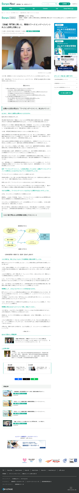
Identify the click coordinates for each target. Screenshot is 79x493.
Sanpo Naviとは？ (52, 470)
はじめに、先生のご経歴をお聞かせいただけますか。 (20, 90)
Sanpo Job (43, 470)
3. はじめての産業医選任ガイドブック (62, 87)
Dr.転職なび (14, 478)
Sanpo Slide (9, 470)
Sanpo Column (35, 470)
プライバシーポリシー (13, 473)
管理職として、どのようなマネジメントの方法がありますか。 (21, 99)
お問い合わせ (62, 470)
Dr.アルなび (23, 478)
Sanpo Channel (18, 470)
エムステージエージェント (32, 481)
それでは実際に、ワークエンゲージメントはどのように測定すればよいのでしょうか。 (27, 94)
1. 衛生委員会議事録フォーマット (61, 79)
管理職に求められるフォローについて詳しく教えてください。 (21, 101)
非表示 (27, 85)
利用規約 (4, 473)
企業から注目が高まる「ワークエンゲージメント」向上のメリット (19, 88)
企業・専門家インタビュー (33, 31)
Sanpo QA (27, 470)
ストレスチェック (13, 33)
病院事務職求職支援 (46, 481)
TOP (3, 470)
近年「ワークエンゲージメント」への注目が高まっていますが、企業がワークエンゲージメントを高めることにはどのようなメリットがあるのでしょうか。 (27, 92)
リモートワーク (6, 33)
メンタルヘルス (21, 33)
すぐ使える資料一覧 (66, 93)
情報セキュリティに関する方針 (28, 473)
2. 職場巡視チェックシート (59, 83)
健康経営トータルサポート (17, 481)
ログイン (75, 3)
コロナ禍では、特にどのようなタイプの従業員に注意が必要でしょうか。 (24, 98)
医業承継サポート (19, 484)
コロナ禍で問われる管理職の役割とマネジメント (16, 96)
